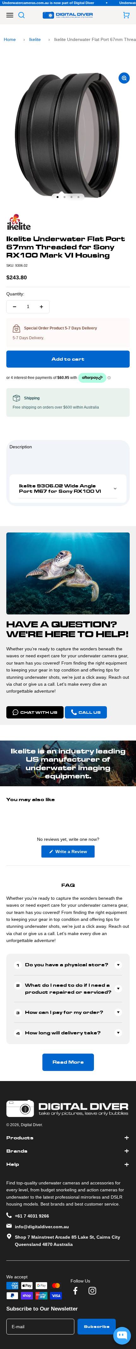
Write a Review (74, 853)
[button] (68, 489)
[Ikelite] (68, 222)
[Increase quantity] (41, 306)
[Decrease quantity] (14, 306)
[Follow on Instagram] (92, 1290)
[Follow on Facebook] (75, 1290)
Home (10, 39)
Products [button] (20, 1138)
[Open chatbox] (122, 1336)
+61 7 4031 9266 (32, 1215)
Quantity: (15, 293)
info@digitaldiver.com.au (42, 1226)
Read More (68, 1062)
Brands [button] (17, 1151)
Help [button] (12, 1164)
